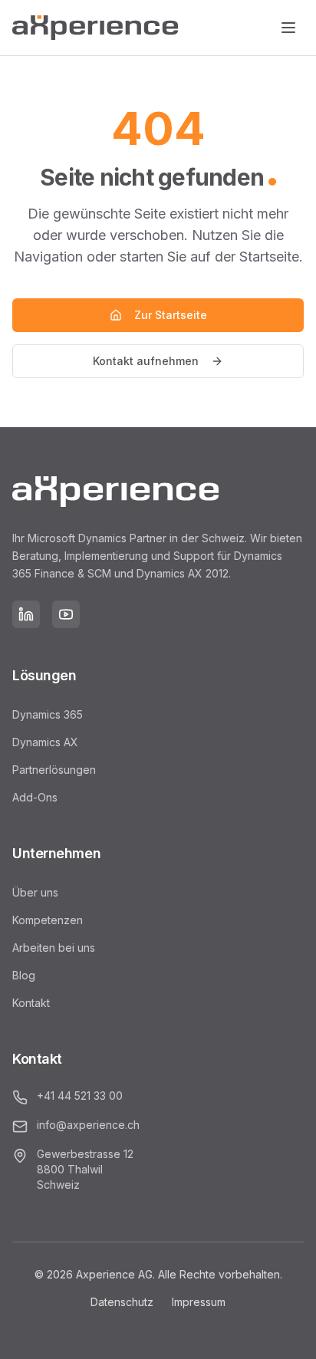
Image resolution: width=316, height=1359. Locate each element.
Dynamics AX (45, 742)
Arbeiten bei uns (53, 947)
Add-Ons (35, 797)
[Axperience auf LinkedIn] (26, 614)
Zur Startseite (170, 314)
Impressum (198, 1301)
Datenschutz (122, 1301)
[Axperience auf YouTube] (66, 614)
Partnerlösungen (54, 769)
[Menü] (288, 27)
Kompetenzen (47, 919)
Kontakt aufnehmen (146, 360)
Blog (23, 975)
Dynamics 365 (47, 714)
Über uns (35, 892)
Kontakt (31, 1002)
